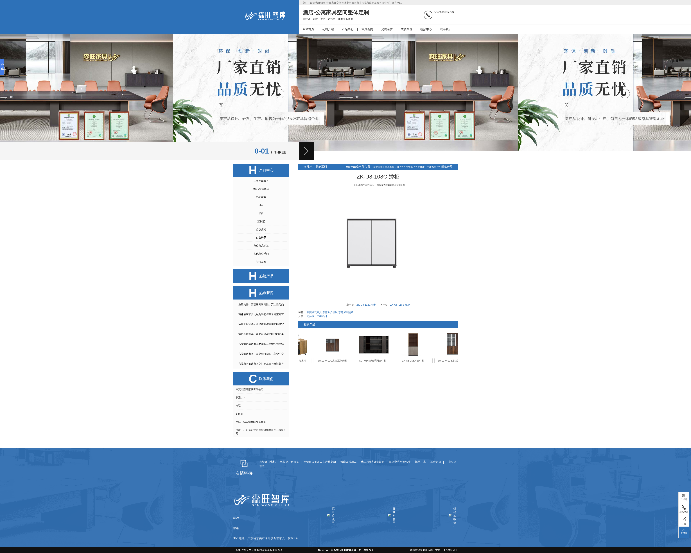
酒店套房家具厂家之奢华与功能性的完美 (261, 334)
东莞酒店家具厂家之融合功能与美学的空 (261, 354)
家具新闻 (367, 29)
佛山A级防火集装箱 (373, 461)
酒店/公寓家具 (261, 189)
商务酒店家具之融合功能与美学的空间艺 (261, 314)
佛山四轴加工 (348, 461)
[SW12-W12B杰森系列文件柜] (438, 344)
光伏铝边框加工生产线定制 (320, 461)
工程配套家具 (261, 181)
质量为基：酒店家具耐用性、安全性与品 (261, 304)
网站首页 (308, 29)
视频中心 (426, 29)
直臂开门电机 (267, 461)
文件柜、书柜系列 (427, 167)
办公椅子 (261, 237)
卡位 (261, 213)
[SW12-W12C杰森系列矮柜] (317, 344)
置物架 (261, 221)
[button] (306, 151)
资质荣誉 (387, 29)
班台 (261, 205)
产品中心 (347, 29)
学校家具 (261, 261)
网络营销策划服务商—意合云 (426, 550)
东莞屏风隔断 (345, 312)
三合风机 (435, 461)
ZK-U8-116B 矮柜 (400, 304)
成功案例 (406, 29)
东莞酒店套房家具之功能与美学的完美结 (261, 344)
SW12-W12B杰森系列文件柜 (439, 360)
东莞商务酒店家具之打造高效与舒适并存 (261, 363)
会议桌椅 (261, 229)
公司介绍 (328, 29)
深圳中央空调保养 (400, 461)
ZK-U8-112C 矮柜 (366, 304)
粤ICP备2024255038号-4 (268, 550)
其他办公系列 (261, 253)
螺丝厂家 (420, 461)
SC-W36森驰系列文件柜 (358, 360)
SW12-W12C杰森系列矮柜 (318, 360)
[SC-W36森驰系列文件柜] (358, 344)
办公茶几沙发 (261, 245)
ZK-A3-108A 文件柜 (398, 360)
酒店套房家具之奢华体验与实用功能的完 (261, 324)
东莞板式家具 (314, 312)
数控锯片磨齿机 (289, 461)
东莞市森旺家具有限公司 (386, 167)
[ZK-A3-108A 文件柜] (398, 344)
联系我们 (445, 29)
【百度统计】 (450, 550)
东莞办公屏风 (330, 312)
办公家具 (261, 197)
